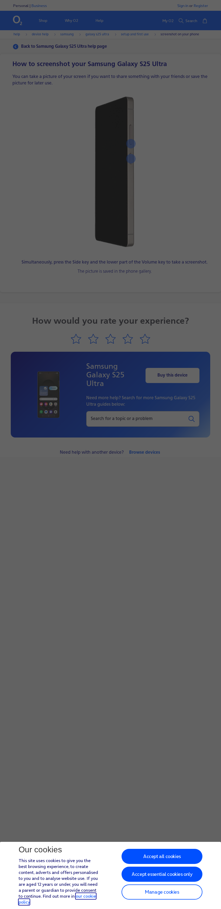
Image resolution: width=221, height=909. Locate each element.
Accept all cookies (162, 856)
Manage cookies (162, 892)
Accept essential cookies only (162, 874)
